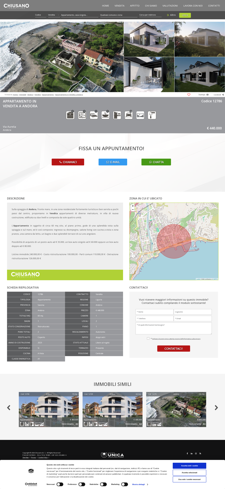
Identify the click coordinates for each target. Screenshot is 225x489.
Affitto (134, 5)
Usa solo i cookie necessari (189, 479)
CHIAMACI (69, 162)
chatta (158, 162)
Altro (173, 14)
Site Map (25, 457)
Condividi (217, 95)
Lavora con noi (193, 5)
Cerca (185, 15)
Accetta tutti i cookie (189, 466)
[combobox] (54, 15)
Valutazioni (170, 5)
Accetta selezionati (189, 473)
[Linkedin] (192, 454)
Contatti (214, 5)
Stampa (202, 94)
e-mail (115, 162)
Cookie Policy (43, 457)
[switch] (80, 483)
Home (105, 5)
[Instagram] (196, 454)
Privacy (33, 457)
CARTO (215, 279)
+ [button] (133, 205)
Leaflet (198, 279)
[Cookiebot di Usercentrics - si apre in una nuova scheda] (31, 484)
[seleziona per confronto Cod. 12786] (189, 95)
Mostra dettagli (138, 484)
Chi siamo (151, 5)
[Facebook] (187, 454)
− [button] (133, 209)
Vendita (119, 5)
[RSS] (200, 454)
